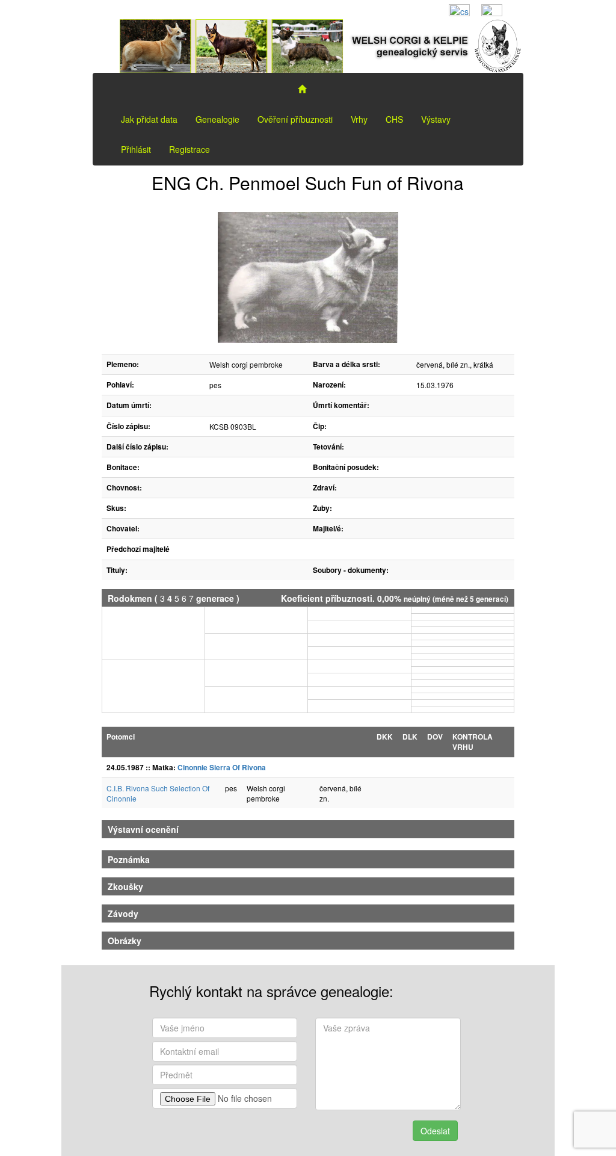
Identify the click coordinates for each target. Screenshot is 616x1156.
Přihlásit (136, 149)
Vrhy (359, 119)
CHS (394, 119)
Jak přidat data (149, 119)
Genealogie (217, 119)
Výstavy (436, 119)
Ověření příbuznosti (295, 119)
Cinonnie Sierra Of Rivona (221, 767)
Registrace (189, 149)
